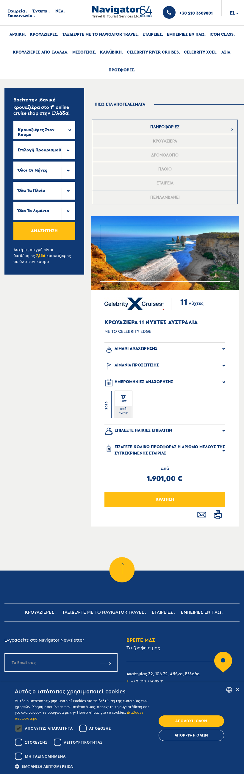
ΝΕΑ (59, 11)
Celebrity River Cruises (153, 52)
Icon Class (221, 34)
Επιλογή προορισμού (39, 150)
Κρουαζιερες (43, 34)
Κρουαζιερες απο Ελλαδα (40, 52)
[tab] (165, 127)
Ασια (225, 52)
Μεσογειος (83, 52)
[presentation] (165, 127)
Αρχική (17, 34)
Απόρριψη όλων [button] (191, 735)
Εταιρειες (152, 34)
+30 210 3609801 (147, 682)
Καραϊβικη (111, 52)
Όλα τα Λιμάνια (33, 211)
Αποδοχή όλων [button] (191, 720)
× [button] (237, 689)
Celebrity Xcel (200, 52)
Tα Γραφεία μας (143, 648)
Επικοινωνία (19, 16)
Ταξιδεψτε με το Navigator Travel (99, 34)
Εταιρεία (16, 11)
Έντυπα (40, 11)
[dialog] (122, 728)
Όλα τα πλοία (31, 191)
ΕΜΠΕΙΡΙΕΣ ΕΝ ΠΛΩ (185, 34)
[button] (83, 766)
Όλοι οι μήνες (32, 170)
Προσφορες (121, 70)
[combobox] (44, 130)
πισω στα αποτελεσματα (120, 104)
